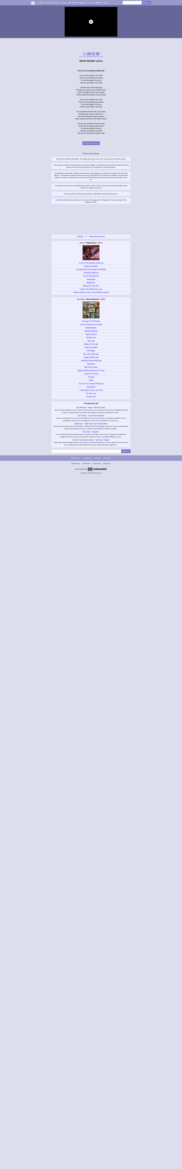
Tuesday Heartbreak (91, 273)
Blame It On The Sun (91, 286)
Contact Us (107, 458)
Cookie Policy (97, 463)
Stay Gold (91, 341)
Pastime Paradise (91, 347)
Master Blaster (91, 328)
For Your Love (91, 393)
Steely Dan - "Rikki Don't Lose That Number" (91, 424)
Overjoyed (91, 364)
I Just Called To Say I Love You (91, 390)
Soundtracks (87, 458)
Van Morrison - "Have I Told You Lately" (91, 407)
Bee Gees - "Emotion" (91, 432)
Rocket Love (91, 337)
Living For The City (91, 374)
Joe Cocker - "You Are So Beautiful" (91, 416)
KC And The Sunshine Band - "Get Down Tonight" (91, 440)
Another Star (91, 397)
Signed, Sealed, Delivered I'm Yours (91, 370)
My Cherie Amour (91, 367)
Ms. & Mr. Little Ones (91, 354)
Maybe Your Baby (91, 266)
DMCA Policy (107, 463)
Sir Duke (91, 377)
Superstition (91, 279)
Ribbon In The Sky (91, 344)
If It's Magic (91, 351)
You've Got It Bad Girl (91, 276)
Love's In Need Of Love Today (91, 324)
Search (147, 2)
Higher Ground (91, 334)
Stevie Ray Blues (91, 331)
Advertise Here (75, 463)
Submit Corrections (91, 143)
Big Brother (91, 283)
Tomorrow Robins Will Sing (91, 360)
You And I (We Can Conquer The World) (91, 269)
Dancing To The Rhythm (91, 321)
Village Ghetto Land (91, 357)
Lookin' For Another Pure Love (91, 289)
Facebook (97, 458)
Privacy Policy (86, 463)
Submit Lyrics (75, 458)
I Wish (91, 380)
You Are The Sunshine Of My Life (91, 263)
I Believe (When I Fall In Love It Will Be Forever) (91, 292)
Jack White (59, 200)
